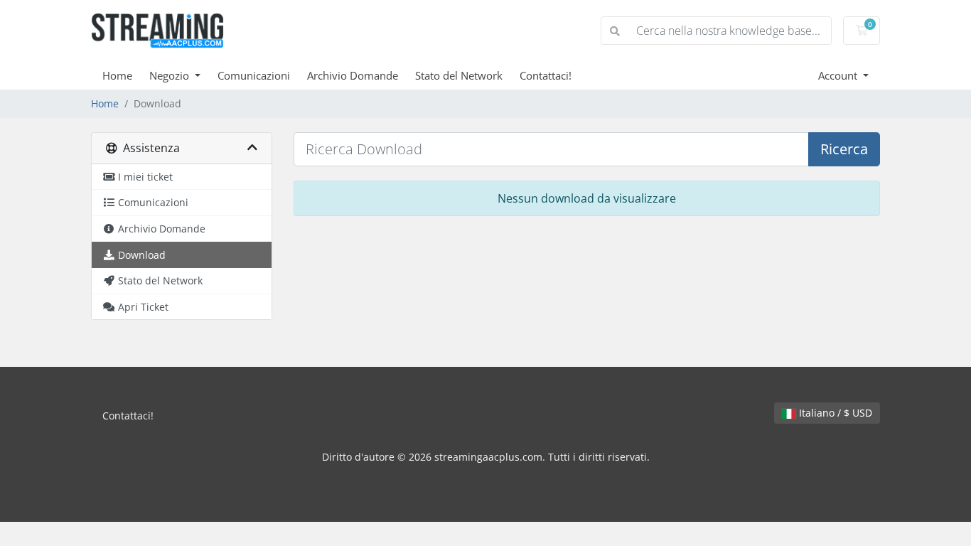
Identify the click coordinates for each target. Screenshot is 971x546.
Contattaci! (546, 75)
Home (117, 75)
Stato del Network (459, 75)
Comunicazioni (254, 75)
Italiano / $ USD (834, 412)
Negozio (170, 75)
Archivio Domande (352, 75)
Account (839, 75)
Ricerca (844, 149)
